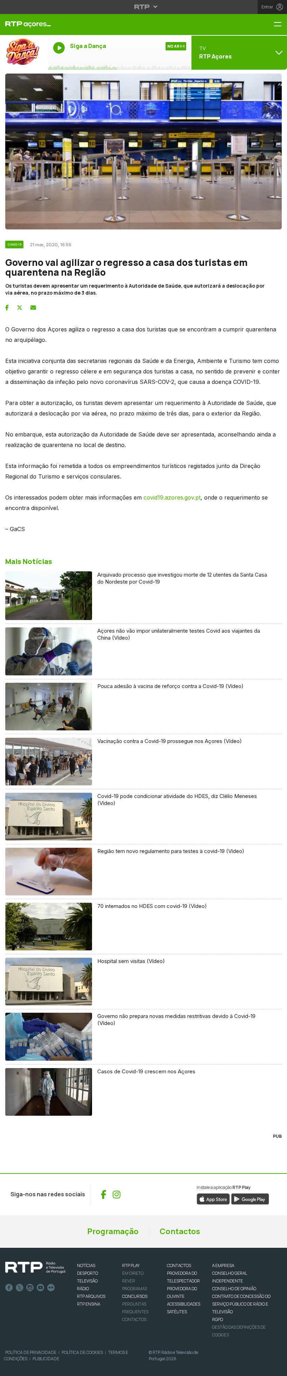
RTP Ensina (88, 1304)
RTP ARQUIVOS (91, 1296)
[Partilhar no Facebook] (7, 307)
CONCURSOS (134, 1296)
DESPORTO (87, 1273)
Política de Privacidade (30, 1352)
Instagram (30, 1288)
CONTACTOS (179, 1265)
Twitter (19, 1288)
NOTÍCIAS (86, 1265)
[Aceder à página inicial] (24, 24)
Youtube (40, 1288)
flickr (51, 1288)
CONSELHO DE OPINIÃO (234, 1289)
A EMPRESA (223, 1265)
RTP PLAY (131, 1265)
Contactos (180, 1231)
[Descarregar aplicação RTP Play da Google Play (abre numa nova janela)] (250, 1198)
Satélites (177, 1312)
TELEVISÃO (87, 1281)
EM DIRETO (133, 1273)
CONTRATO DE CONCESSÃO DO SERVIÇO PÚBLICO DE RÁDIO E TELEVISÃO (241, 1304)
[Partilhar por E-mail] (33, 307)
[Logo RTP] (35, 1268)
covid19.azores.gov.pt (172, 497)
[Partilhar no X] (19, 307)
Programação (113, 1231)
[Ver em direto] (24, 52)
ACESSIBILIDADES (183, 1304)
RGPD (217, 1319)
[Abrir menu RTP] (143, 6)
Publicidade (46, 1359)
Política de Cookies (82, 1352)
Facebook (9, 1288)
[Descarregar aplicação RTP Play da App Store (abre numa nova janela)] (213, 1198)
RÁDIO (83, 1289)
